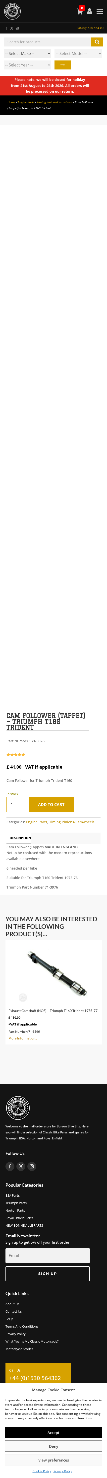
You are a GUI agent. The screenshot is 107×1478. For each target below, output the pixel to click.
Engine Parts (26, 102)
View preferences (53, 1460)
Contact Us (13, 1312)
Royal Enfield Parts (19, 1218)
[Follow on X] (11, 27)
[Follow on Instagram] (17, 27)
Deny (53, 1446)
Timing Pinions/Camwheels (54, 102)
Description (20, 838)
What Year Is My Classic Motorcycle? (32, 1342)
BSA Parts (12, 1196)
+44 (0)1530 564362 (90, 28)
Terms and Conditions (21, 1327)
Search (62, 64)
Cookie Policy (42, 1471)
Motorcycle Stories (19, 1349)
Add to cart (51, 804)
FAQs (9, 1319)
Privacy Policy (63, 1471)
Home (11, 102)
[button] (92, 147)
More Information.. (53, 1024)
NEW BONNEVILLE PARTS (24, 1226)
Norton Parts (15, 1211)
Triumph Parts (16, 1203)
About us (12, 1304)
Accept (53, 1432)
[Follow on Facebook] (6, 27)
